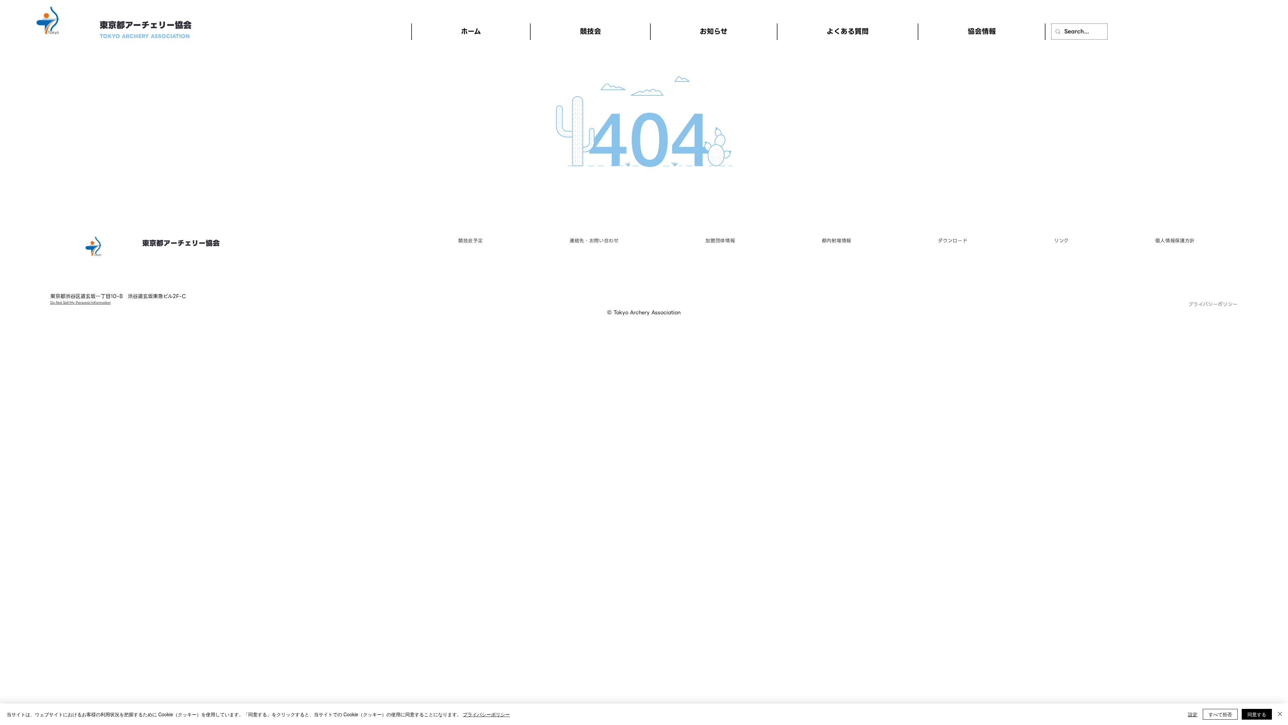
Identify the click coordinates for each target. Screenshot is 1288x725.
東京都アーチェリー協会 (146, 25)
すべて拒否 (1220, 714)
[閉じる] (1280, 714)
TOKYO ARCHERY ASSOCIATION (145, 36)
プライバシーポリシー (1213, 304)
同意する (1256, 714)
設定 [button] (1192, 714)
